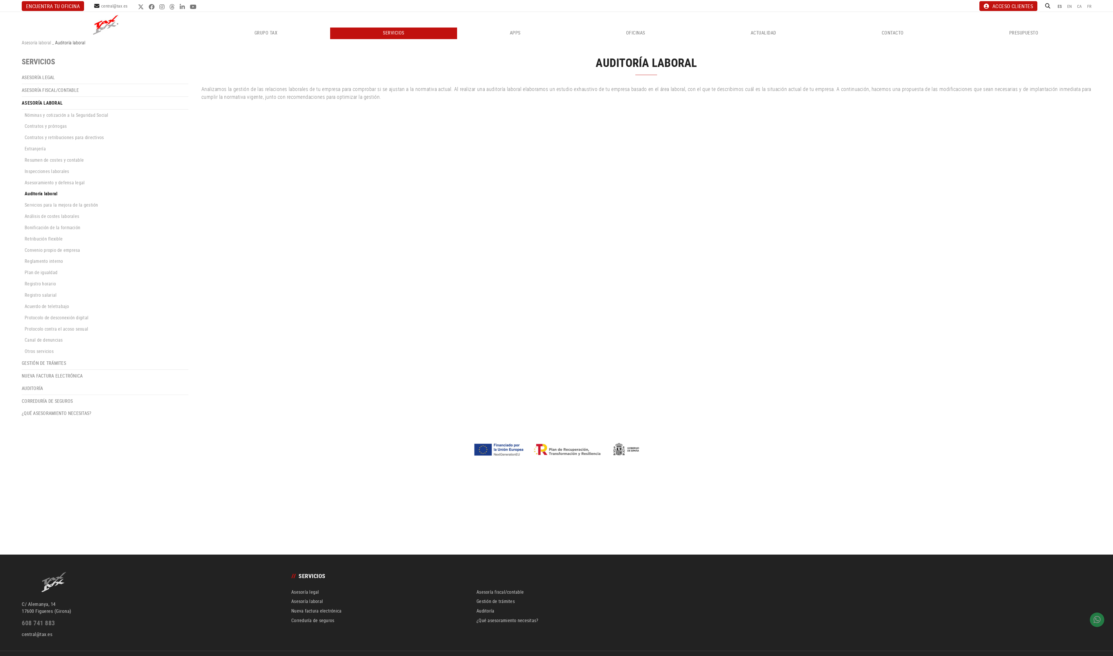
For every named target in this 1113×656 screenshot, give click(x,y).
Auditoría (32, 388)
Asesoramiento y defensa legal (55, 182)
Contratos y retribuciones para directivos (64, 137)
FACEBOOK (152, 7)
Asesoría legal (38, 77)
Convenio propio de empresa (52, 250)
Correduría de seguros (47, 401)
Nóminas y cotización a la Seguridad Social (66, 115)
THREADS (173, 7)
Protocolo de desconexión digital (56, 317)
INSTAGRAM (162, 7)
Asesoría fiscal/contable (50, 90)
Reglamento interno (44, 261)
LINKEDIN (183, 7)
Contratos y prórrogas (46, 126)
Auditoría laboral (41, 193)
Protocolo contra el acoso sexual (56, 329)
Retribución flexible (44, 239)
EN (1069, 6)
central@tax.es (114, 6)
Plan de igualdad (41, 272)
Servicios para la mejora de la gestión (61, 205)
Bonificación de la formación (52, 227)
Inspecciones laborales (47, 171)
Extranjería (35, 148)
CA (1079, 6)
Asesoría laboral (36, 42)
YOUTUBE (194, 7)
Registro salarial (41, 295)
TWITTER (141, 7)
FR (1089, 6)
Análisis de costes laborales (52, 216)
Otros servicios (39, 351)
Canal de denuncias (44, 340)
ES (1060, 6)
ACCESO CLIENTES (1012, 6)
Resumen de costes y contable (54, 160)
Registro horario (40, 283)
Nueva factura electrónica (52, 376)
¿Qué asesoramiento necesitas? (56, 413)
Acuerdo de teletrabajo (47, 306)
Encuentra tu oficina (53, 6)
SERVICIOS (38, 62)
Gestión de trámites (44, 363)
